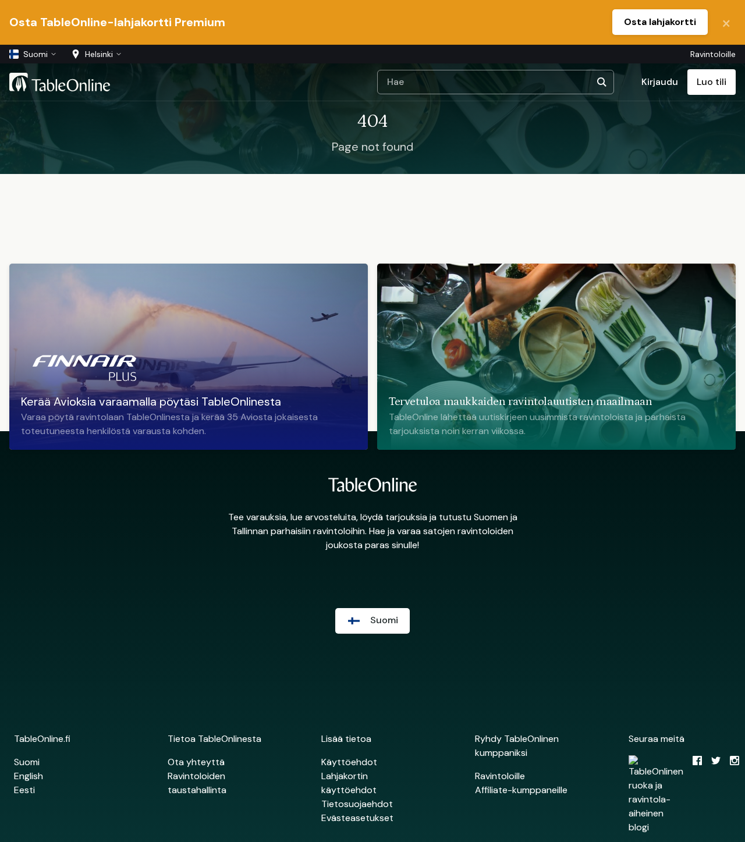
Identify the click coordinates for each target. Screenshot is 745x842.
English (28, 776)
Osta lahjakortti (660, 22)
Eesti (24, 790)
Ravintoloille (713, 54)
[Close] (726, 22)
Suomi (27, 762)
